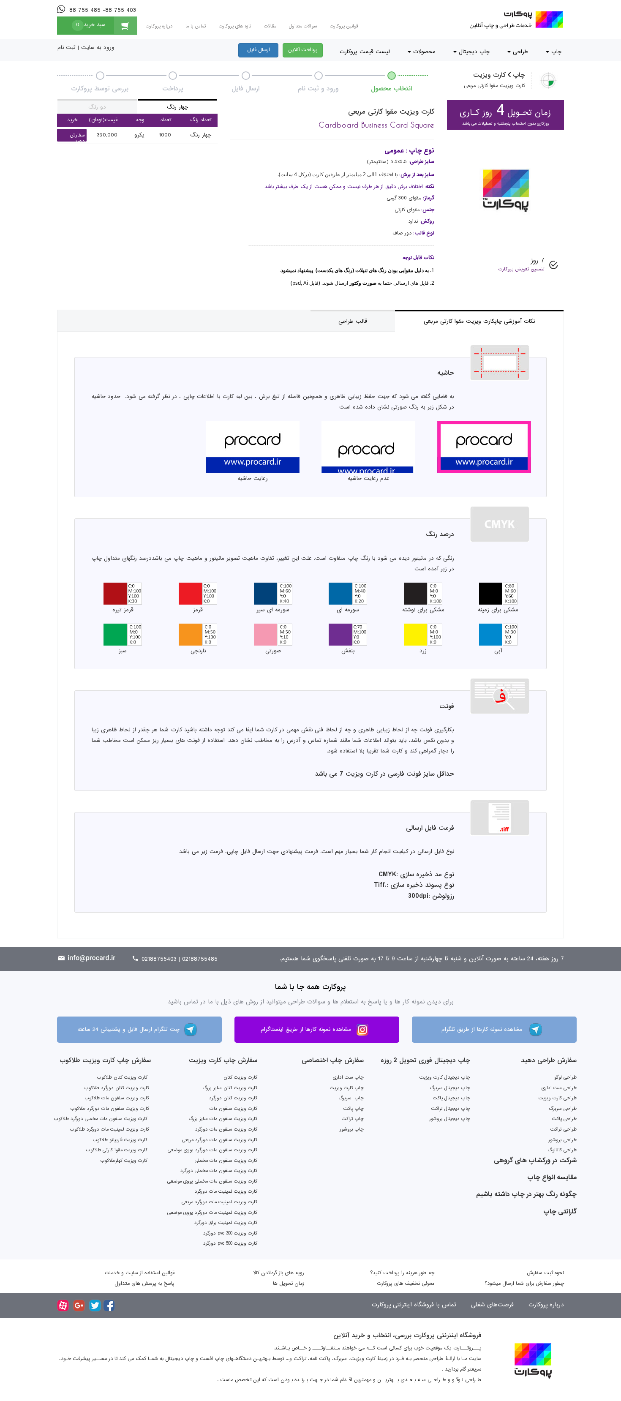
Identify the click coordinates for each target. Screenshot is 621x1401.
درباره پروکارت (159, 26)
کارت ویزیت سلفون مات (233, 1108)
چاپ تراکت (353, 1118)
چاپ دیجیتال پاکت (451, 1098)
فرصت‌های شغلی (491, 1304)
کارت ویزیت (489, 75)
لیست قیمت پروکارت (365, 52)
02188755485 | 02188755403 (178, 959)
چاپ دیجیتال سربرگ (450, 1088)
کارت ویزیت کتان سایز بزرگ (229, 1088)
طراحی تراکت (563, 1129)
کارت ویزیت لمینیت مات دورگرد (226, 1191)
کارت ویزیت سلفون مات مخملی (226, 1160)
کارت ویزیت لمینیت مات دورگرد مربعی (219, 1202)
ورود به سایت (97, 48)
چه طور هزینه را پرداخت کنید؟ (402, 1273)
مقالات (270, 26)
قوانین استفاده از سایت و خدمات (139, 1273)
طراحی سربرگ (563, 1108)
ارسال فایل (258, 50)
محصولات (423, 52)
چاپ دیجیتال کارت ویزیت (444, 1077)
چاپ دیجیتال (473, 52)
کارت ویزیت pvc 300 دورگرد (230, 1233)
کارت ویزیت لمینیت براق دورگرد (225, 1222)
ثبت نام (66, 48)
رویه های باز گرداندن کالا (278, 1273)
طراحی (519, 52)
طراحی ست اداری (559, 1088)
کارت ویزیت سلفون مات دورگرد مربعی (219, 1140)
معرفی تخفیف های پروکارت (405, 1283)
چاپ (555, 52)
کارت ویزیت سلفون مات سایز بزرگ (222, 1118)
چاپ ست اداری (348, 1077)
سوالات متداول (303, 26)
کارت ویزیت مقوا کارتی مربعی (494, 86)
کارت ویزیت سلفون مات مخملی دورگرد (218, 1170)
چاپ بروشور (352, 1129)
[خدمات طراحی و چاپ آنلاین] (515, 20)
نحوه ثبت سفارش (545, 1273)
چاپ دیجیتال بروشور (449, 1118)
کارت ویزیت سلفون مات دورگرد (226, 1129)
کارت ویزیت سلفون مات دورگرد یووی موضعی (212, 1150)
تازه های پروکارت (235, 26)
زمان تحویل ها (288, 1283)
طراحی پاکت (564, 1118)
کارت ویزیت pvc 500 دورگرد (230, 1243)
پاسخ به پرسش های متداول (144, 1283)
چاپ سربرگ (351, 1098)
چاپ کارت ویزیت (347, 1088)
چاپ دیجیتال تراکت (450, 1108)
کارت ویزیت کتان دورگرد (233, 1098)
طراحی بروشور (562, 1140)
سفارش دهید (77, 138)
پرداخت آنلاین (303, 50)
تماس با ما (195, 26)
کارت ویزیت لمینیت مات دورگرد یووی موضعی (212, 1212)
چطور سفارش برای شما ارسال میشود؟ (524, 1283)
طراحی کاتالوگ (562, 1150)
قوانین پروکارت (344, 26)
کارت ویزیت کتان (240, 1077)
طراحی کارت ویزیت (558, 1098)
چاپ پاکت (353, 1108)
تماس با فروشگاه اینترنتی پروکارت (414, 1304)
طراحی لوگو (565, 1077)
